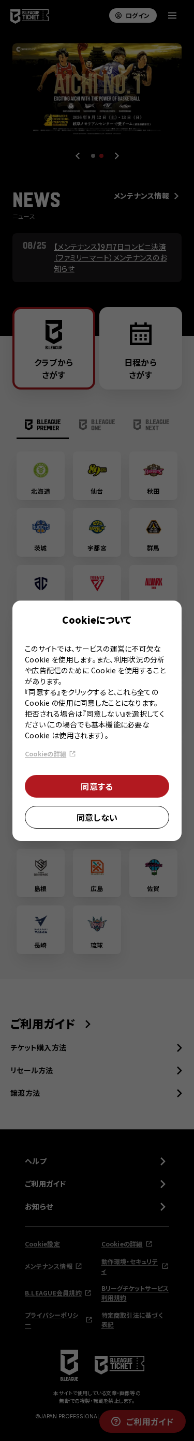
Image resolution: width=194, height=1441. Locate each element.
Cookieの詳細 (45, 753)
